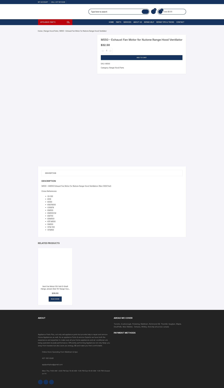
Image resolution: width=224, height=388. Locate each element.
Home (111, 22)
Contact (180, 22)
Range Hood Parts (51, 31)
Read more (55, 299)
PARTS (118, 22)
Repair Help (149, 22)
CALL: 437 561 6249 (58, 2)
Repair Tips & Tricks (165, 22)
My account (43, 2)
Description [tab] (50, 173)
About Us (137, 22)
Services (127, 22)
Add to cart (142, 57)
